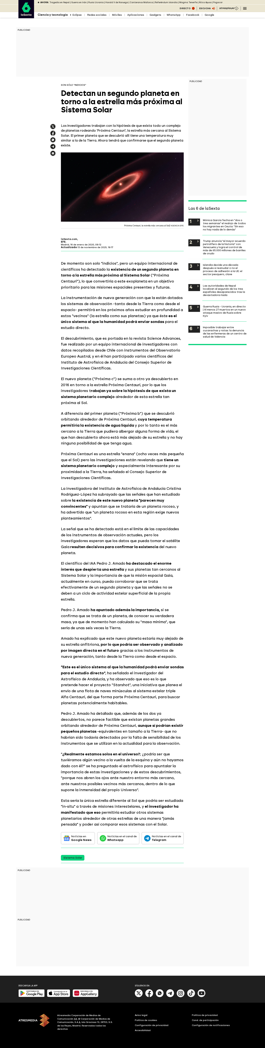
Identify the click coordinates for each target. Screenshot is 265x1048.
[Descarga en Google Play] (31, 996)
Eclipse (77, 15)
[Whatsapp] (160, 996)
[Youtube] (201, 996)
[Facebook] (149, 996)
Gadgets (155, 15)
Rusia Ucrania (96, 2)
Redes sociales (97, 15)
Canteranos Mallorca (141, 2)
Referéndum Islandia (166, 2)
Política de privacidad (205, 1015)
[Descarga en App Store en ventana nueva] (58, 996)
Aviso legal (141, 1015)
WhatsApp (174, 15)
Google (209, 15)
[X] (53, 128)
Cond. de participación (205, 1020)
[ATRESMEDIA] (35, 1023)
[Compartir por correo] (53, 155)
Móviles (117, 15)
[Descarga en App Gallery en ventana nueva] (86, 996)
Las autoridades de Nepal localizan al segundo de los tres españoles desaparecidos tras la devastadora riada (224, 290)
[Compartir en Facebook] (53, 134)
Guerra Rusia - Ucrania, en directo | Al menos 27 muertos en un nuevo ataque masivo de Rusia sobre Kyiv (224, 311)
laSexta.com (69, 239)
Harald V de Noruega (116, 2)
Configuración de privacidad (151, 1025)
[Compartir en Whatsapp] (53, 141)
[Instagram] (181, 996)
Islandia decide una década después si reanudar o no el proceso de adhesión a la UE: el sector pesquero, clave (222, 269)
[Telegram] (170, 996)
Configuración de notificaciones (211, 1025)
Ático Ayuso (205, 2)
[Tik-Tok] (191, 996)
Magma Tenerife (188, 2)
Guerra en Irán (79, 2)
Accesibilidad (143, 1030)
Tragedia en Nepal (59, 2)
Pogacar (218, 2)
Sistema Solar (72, 857)
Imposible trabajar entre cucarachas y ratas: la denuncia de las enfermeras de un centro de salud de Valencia (225, 332)
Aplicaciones (135, 15)
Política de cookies (146, 1020)
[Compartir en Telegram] (53, 148)
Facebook (192, 15)
